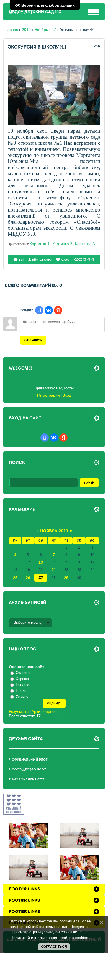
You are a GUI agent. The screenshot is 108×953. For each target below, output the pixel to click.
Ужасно (22, 696)
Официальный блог (30, 759)
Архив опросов (45, 711)
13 (40, 562)
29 (66, 577)
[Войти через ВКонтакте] (49, 310)
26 (28, 577)
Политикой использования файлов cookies (49, 937)
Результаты (19, 711)
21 (54, 569)
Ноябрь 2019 (54, 531)
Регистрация (48, 395)
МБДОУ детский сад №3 (35, 12)
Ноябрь (41, 29)
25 (15, 577)
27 (54, 29)
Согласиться (54, 947)
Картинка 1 (40, 244)
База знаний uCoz (28, 779)
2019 (26, 29)
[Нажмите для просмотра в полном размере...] (54, 124)
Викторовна (42, 259)
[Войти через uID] (39, 310)
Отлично (23, 673)
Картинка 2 (62, 244)
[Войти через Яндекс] (58, 310)
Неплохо (23, 684)
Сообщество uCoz (29, 769)
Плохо (21, 691)
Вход (66, 395)
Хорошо (22, 679)
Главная (10, 29)
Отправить (33, 340)
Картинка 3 (85, 244)
